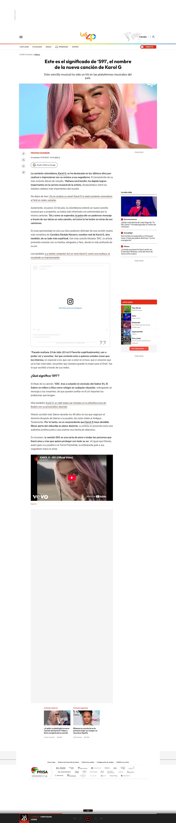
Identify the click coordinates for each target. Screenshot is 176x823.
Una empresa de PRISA (39, 770)
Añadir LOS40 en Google (46, 165)
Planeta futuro (120, 771)
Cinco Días (93, 771)
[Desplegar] (88, 810)
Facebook (23, 153)
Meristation (125, 774)
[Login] (153, 37)
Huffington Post (63, 771)
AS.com (114, 768)
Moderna (71, 774)
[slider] (88, 813)
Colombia (143, 37)
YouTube (88, 746)
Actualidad (37, 47)
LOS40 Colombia (88, 37)
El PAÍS (60, 768)
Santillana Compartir (96, 768)
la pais (78, 215)
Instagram (83, 746)
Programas (63, 47)
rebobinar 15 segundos (80, 818)
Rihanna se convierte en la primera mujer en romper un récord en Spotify (85, 730)
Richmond (59, 774)
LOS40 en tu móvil (122, 762)
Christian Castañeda (40, 153)
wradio (84, 771)
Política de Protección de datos (68, 762)
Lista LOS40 (24, 47)
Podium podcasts (83, 774)
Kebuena (128, 771)
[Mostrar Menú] (22, 37)
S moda (103, 774)
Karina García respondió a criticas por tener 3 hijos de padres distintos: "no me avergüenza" (138, 238)
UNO (77, 771)
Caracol (130, 768)
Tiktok (78, 746)
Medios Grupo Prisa (39, 776)
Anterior (74, 818)
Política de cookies (88, 762)
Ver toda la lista (137, 349)
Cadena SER (106, 768)
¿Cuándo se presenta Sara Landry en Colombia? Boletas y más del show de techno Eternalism (137, 251)
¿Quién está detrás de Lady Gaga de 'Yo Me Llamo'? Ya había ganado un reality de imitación (138, 224)
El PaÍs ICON (93, 774)
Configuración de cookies (105, 762)
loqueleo (113, 774)
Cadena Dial (102, 771)
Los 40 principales (72, 768)
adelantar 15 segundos (95, 818)
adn (122, 768)
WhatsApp (23, 166)
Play (88, 818)
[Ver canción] (127, 309)
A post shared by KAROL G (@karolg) (70, 343)
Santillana (83, 768)
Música (48, 47)
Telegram (23, 172)
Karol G (62, 173)
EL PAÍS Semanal (111, 771)
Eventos (75, 47)
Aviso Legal (51, 762)
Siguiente (101, 818)
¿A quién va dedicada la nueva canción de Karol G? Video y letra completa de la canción (56, 730)
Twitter (23, 160)
